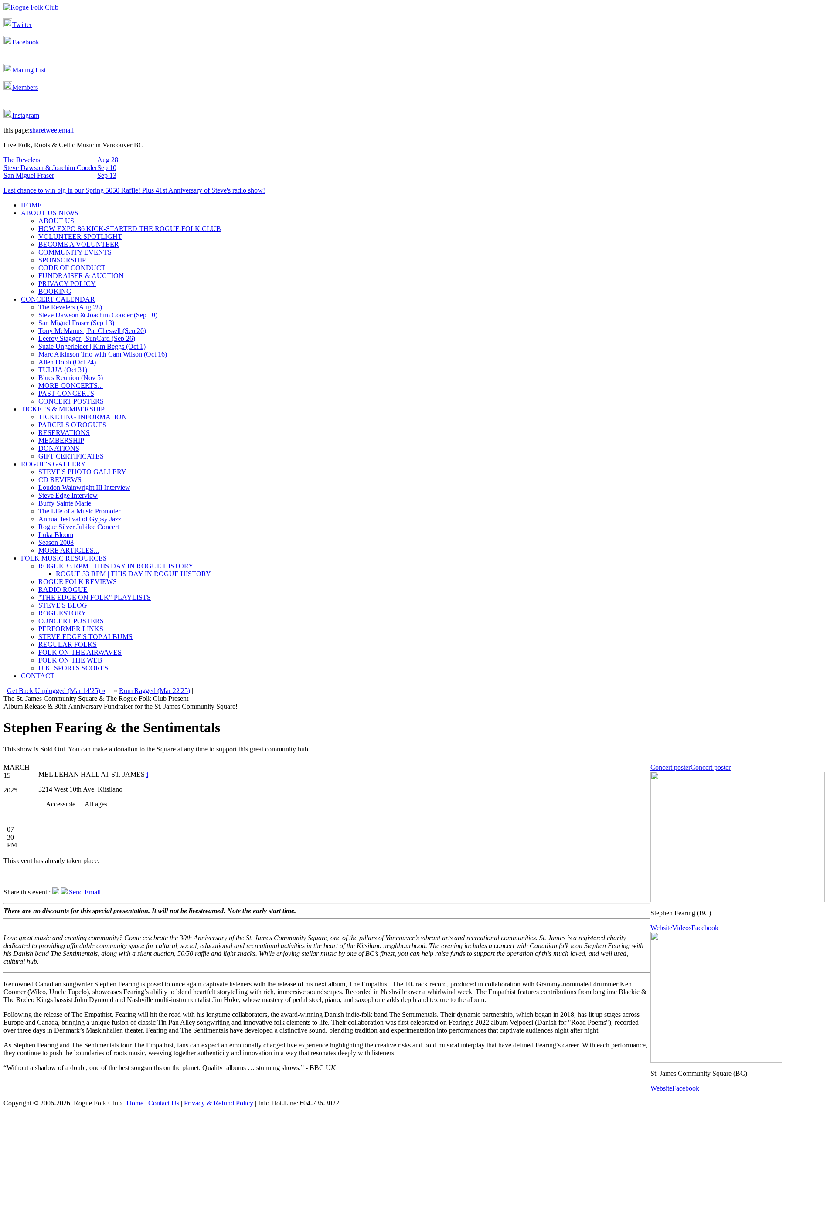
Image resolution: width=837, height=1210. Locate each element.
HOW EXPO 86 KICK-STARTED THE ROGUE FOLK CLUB (129, 228)
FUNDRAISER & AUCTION (81, 275)
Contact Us (163, 1103)
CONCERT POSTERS (71, 401)
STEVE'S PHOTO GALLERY (82, 472)
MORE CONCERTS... (70, 385)
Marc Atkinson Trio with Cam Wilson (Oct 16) (102, 354)
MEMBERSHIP (61, 440)
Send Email (85, 892)
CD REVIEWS (60, 479)
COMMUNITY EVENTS (75, 252)
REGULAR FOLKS (67, 644)
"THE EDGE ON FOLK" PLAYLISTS (94, 597)
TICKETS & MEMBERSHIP (63, 409)
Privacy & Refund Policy (218, 1103)
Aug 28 (107, 159)
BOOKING (54, 291)
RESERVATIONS (64, 432)
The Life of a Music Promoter (79, 511)
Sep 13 (106, 175)
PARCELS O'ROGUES (72, 424)
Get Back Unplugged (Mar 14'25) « (56, 690)
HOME (31, 205)
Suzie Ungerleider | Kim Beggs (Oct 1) (92, 346)
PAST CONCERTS (66, 393)
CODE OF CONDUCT (71, 268)
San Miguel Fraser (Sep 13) (76, 322)
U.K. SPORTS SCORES (73, 668)
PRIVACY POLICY (67, 283)
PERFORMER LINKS (70, 628)
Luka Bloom (55, 534)
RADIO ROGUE (63, 589)
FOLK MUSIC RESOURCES (64, 558)
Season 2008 (56, 542)
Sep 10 (106, 167)
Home (134, 1103)
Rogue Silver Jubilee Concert (78, 526)
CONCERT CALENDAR (58, 299)
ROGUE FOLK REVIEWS (77, 581)
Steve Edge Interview (68, 495)
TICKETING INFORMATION (82, 417)
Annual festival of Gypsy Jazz (79, 519)
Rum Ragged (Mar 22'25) (154, 690)
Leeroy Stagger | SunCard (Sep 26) (86, 338)
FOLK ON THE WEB (70, 660)
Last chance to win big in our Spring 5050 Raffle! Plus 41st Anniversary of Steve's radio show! (134, 190)
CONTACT (37, 676)
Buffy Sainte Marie (64, 503)
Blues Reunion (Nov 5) (70, 377)
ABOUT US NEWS (49, 213)
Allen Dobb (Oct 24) (67, 362)
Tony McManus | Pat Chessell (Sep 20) (92, 330)
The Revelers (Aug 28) (70, 307)
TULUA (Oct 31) (62, 370)
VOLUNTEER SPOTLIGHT (80, 236)
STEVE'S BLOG (62, 605)
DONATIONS (58, 448)
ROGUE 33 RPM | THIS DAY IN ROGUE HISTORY (116, 566)
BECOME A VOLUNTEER (78, 244)
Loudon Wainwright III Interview (84, 487)
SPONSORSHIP (62, 260)
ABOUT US (56, 220)
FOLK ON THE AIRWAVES (80, 652)
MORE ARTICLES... (68, 550)
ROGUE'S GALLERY (53, 464)
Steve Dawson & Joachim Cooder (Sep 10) (97, 315)
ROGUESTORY (62, 613)
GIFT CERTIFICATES (71, 456)
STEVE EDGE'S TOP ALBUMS (85, 636)
